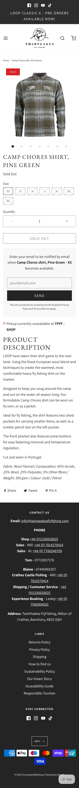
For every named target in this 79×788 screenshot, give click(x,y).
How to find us (40, 664)
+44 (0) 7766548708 (47, 550)
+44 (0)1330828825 (44, 539)
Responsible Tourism (39, 693)
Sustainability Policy (39, 671)
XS (8, 191)
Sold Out (39, 238)
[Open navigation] (5, 38)
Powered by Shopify (55, 774)
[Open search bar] (62, 38)
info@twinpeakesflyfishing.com (45, 520)
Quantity (9, 211)
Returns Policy (39, 642)
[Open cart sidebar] (73, 38)
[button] (39, 105)
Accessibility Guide (39, 686)
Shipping (39, 656)
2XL (69, 191)
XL (57, 191)
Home (6, 60)
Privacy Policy (39, 649)
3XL (8, 201)
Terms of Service (42, 308)
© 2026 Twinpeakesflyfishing (28, 774)
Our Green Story (39, 678)
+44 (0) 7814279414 (48, 545)
